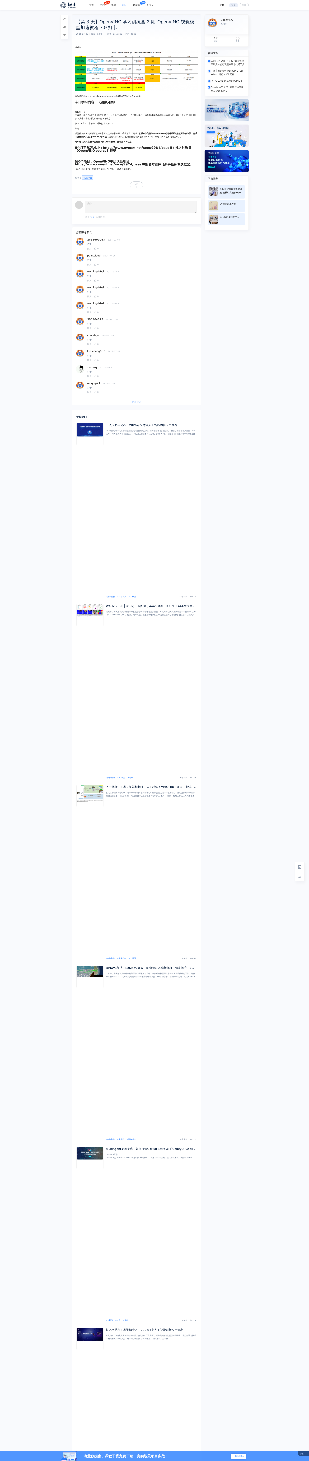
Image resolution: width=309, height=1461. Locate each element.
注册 (244, 5)
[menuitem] (91, 5)
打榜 (102, 5)
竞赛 (113, 5)
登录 (233, 5)
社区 (124, 5)
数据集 (136, 5)
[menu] (135, 5)
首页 (91, 5)
